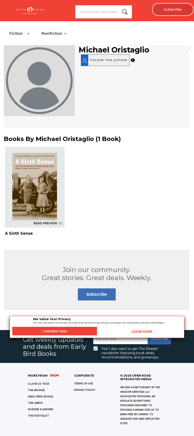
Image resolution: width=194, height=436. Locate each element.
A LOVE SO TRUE (38, 383)
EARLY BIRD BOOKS (40, 396)
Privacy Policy (84, 390)
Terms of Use (83, 383)
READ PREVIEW (45, 223)
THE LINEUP (35, 403)
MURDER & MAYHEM (40, 409)
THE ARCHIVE (36, 390)
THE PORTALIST (38, 415)
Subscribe (173, 9)
